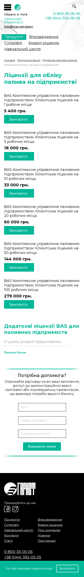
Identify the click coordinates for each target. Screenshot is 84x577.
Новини (44, 535)
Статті (8, 541)
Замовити (18, 119)
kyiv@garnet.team (18, 26)
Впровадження (44, 37)
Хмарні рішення (43, 43)
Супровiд (13, 43)
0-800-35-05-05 (66, 14)
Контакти (11, 535)
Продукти (13, 37)
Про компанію (49, 530)
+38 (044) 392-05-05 (62, 18)
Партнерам (46, 541)
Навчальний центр (22, 49)
